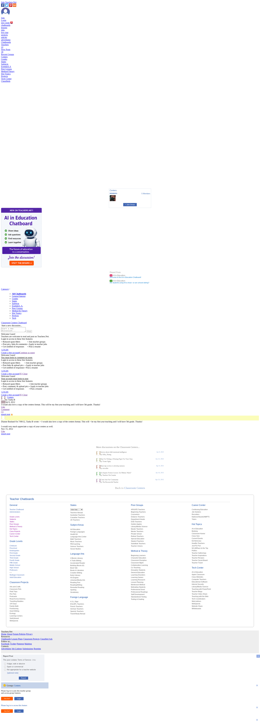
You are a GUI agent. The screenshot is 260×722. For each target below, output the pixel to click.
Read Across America (17, 599)
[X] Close (23, 374)
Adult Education (15, 577)
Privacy (29, 634)
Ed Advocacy (196, 541)
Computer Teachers (199, 579)
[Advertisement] (12, 177)
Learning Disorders (138, 575)
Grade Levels (15, 517)
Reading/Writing (76, 585)
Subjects (4, 64)
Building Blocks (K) (77, 565)
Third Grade (14, 558)
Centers (4, 57)
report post (5, 414)
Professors (13, 570)
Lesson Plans (17, 639)
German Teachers (76, 609)
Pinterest (20, 644)
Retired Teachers (137, 536)
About (9, 634)
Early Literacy (75, 575)
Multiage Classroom (17, 575)
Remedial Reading (77, 587)
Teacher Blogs (197, 592)
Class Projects (15, 531)
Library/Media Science (139, 527)
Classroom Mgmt (137, 563)
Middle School (15, 565)
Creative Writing (76, 573)
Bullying (195, 531)
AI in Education (117, 275)
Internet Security (198, 584)
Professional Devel (138, 589)
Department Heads (138, 519)
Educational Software (199, 582)
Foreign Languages (77, 532)
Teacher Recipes (198, 558)
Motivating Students (138, 587)
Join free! (7, 699)
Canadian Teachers (77, 517)
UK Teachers (75, 520)
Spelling (73, 590)
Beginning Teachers (138, 512)
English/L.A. (17, 306)
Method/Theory (7, 71)
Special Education (137, 539)
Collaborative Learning (139, 565)
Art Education (75, 529)
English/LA (6, 66)
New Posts (5, 50)
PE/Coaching (75, 544)
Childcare (13, 546)
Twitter (13, 644)
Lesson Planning (137, 582)
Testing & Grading (137, 599)
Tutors (194, 519)
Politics (194, 551)
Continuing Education (200, 509)
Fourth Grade (14, 560)
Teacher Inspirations (199, 555)
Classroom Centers (134, 487)
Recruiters (195, 514)
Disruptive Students (138, 570)
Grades (4, 59)
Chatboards (6, 42)
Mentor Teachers (137, 531)
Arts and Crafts (15, 587)
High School (14, 568)
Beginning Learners (138, 555)
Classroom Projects (19, 582)
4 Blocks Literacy (76, 558)
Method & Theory (19, 311)
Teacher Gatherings (199, 553)
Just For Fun (196, 546)
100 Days (13, 604)
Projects (4, 76)
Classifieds (5, 81)
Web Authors (196, 601)
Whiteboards (196, 609)
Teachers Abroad (76, 513)
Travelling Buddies (16, 601)
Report (23, 678)
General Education (138, 572)
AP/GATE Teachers (138, 509)
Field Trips (13, 592)
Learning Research (138, 580)
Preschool (13, 548)
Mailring (28, 644)
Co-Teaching (135, 568)
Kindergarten (14, 551)
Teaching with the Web (200, 596)
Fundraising (14, 609)
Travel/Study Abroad (77, 614)
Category (5, 289)
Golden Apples (136, 524)
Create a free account (10, 353)
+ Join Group (130, 205)
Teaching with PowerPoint (201, 589)
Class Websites (197, 577)
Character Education (138, 558)
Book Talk (73, 568)
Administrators (15, 512)
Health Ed (74, 534)
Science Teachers (76, 546)
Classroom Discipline (139, 560)
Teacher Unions (137, 546)
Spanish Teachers (77, 611)
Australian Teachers (77, 515)
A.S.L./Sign (74, 602)
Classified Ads (46, 639)
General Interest (18, 296)
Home (3, 634)
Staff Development (137, 594)
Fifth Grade (14, 563)
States (3, 62)
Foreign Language (79, 597)
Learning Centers (16, 616)
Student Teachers (137, 541)
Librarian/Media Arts (77, 580)
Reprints (37, 649)
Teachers (5, 46)
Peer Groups (6, 69)
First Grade (14, 553)
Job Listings (17, 649)
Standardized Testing (139, 597)
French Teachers (76, 606)
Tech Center (6, 79)
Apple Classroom (198, 574)
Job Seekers (196, 512)
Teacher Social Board (200, 560)
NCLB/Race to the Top (200, 548)
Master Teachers (137, 529)
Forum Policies (19, 634)
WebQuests (14, 621)
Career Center (15, 534)
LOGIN (4, 350)
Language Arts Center (78, 537)
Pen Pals (13, 594)
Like (3, 407)
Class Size (196, 536)
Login (3, 20)
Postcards (13, 596)
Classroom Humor (198, 534)
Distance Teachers (138, 517)
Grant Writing (14, 611)
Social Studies (75, 549)
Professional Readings (139, 592)
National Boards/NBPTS (200, 517)
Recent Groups (7, 54)
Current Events (197, 538)
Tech (14, 318)
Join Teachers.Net (8, 2)
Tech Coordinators (198, 599)
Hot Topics (6, 74)
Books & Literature (77, 570)
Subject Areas (77, 525)
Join (3, 18)
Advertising (6, 649)
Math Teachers (75, 539)
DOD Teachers (136, 522)
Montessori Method (138, 585)
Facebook (5, 644)
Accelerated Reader (77, 563)
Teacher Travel (197, 563)
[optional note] (12, 673)
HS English (74, 578)
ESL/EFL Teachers (77, 604)
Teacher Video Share (199, 594)
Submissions (27, 649)
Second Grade (15, 555)
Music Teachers (76, 542)
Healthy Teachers (198, 543)
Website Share (197, 606)
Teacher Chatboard (17, 509)
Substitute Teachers (138, 544)
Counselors (135, 514)
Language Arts (77, 554)
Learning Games (137, 577)
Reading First (75, 582)
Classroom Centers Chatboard (14, 323)
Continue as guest (27, 353)
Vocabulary (74, 592)
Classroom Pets (15, 589)
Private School (136, 534)
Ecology (13, 613)
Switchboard (14, 618)
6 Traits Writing (75, 561)
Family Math (14, 606)
